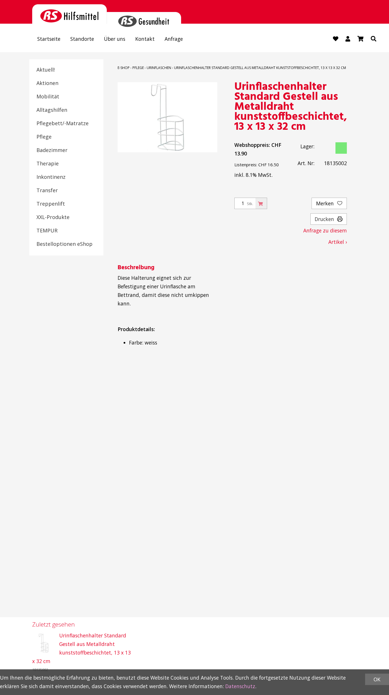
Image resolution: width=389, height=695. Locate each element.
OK (377, 679)
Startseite (48, 38)
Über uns (114, 38)
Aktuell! (45, 69)
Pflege (44, 136)
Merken (325, 203)
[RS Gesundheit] (144, 18)
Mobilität (47, 96)
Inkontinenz (50, 176)
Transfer (47, 190)
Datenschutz (240, 686)
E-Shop (124, 67)
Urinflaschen (159, 67)
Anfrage (174, 38)
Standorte (82, 38)
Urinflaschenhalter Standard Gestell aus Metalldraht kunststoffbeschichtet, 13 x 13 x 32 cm (260, 67)
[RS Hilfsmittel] (69, 14)
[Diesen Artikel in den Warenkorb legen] (261, 203)
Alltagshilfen (51, 109)
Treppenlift (50, 203)
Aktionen (47, 83)
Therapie (47, 163)
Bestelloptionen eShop (64, 243)
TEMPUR (47, 230)
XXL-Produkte (52, 217)
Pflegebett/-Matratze (62, 123)
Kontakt (145, 38)
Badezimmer (51, 150)
